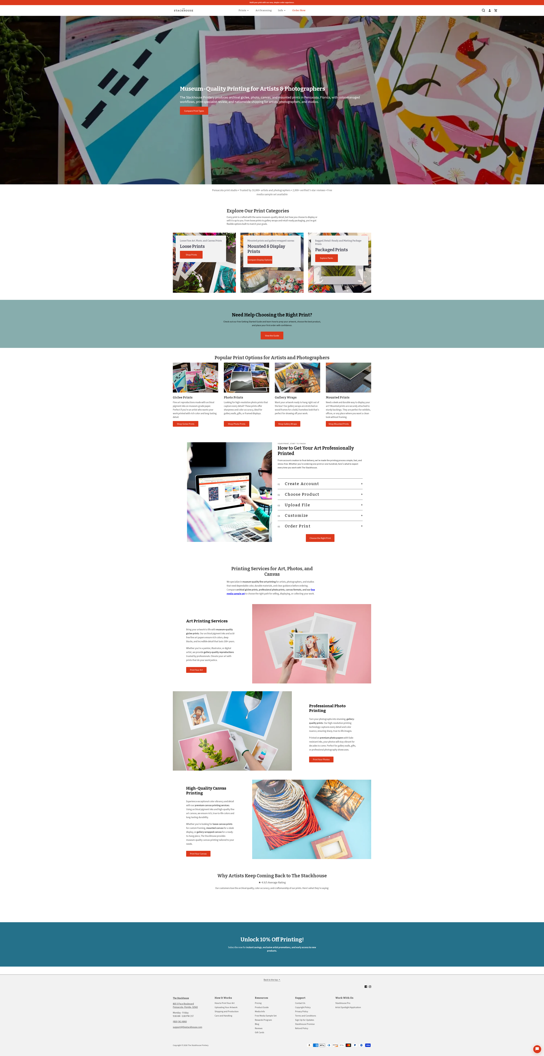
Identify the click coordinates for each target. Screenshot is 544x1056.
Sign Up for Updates (304, 1019)
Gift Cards (259, 1032)
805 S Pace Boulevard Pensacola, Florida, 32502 (185, 1005)
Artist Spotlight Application (348, 1007)
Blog (257, 1024)
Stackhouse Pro (342, 1003)
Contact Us (300, 1003)
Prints (242, 10)
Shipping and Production (227, 1011)
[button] (320, 483)
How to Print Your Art (224, 1003)
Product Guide (262, 1007)
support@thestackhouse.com (187, 1027)
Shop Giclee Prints (185, 423)
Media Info (260, 1011)
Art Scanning (263, 10)
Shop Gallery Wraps (287, 423)
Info (280, 10)
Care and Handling (223, 1015)
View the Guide (272, 335)
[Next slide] (540, 528)
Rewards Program (263, 1019)
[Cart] (496, 10)
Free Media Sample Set (266, 1015)
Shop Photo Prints (236, 423)
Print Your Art (196, 669)
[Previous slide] (4, 528)
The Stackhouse (181, 998)
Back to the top (271, 979)
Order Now (298, 10)
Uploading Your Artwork (226, 1007)
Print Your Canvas (198, 853)
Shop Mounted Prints (339, 423)
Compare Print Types (194, 110)
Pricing (258, 1003)
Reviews (259, 1028)
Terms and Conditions (305, 1015)
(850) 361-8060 (180, 1021)
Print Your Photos (321, 759)
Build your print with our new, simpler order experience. (272, 2)
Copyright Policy (303, 1007)
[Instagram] (370, 986)
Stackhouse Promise (305, 1024)
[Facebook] (366, 986)
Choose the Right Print (320, 538)
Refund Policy (301, 1028)
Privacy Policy (301, 1011)
